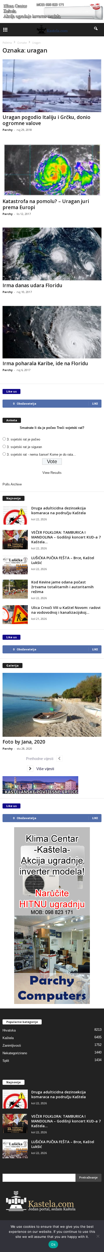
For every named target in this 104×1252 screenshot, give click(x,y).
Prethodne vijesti (41, 758)
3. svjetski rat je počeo (23, 439)
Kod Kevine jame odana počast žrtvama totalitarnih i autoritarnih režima (62, 587)
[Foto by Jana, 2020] (52, 705)
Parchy (8, 130)
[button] (96, 29)
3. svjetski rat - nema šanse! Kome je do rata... (41, 454)
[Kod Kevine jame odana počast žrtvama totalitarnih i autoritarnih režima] (15, 589)
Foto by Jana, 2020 (24, 742)
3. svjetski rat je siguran (24, 447)
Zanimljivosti (12, 1045)
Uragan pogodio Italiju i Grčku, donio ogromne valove (46, 120)
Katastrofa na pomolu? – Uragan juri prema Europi (46, 204)
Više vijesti (43, 769)
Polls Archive (12, 484)
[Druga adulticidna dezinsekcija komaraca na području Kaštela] (15, 515)
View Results (52, 473)
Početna (7, 42)
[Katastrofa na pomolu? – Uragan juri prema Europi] (52, 169)
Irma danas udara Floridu (32, 285)
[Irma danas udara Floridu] (52, 254)
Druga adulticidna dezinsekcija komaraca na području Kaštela (58, 510)
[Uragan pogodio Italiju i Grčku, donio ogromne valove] (52, 85)
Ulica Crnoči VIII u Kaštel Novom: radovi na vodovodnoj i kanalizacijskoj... (65, 610)
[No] (97, 1236)
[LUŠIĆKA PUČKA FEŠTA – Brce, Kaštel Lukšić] (15, 564)
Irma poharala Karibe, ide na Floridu (45, 363)
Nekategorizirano (15, 1053)
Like (95, 403)
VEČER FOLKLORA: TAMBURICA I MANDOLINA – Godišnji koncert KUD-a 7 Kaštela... (66, 537)
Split (6, 1061)
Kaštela (8, 1038)
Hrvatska (9, 1030)
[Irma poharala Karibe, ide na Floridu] (52, 332)
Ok (53, 1244)
